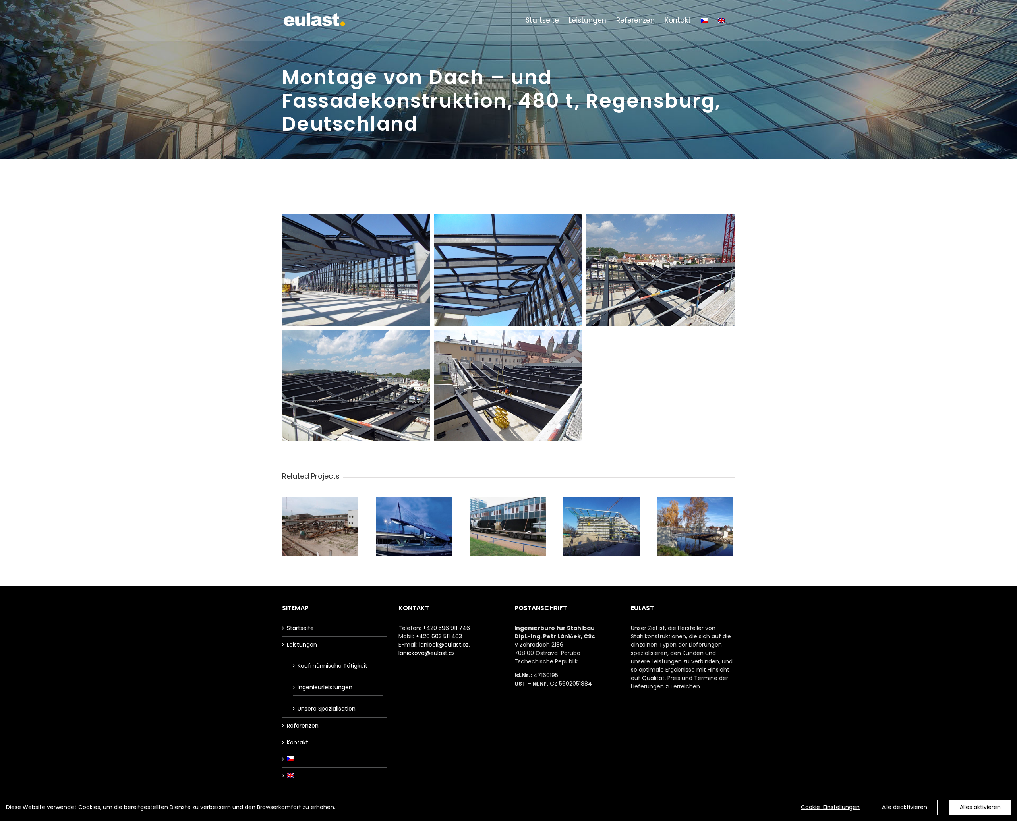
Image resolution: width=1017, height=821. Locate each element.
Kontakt (297, 742)
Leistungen (302, 645)
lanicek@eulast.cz (444, 645)
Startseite (300, 628)
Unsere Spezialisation (327, 709)
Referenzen (303, 726)
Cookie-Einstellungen (830, 807)
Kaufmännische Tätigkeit (332, 666)
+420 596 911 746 (446, 628)
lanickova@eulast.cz (426, 653)
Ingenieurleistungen (325, 687)
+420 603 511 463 (439, 636)
